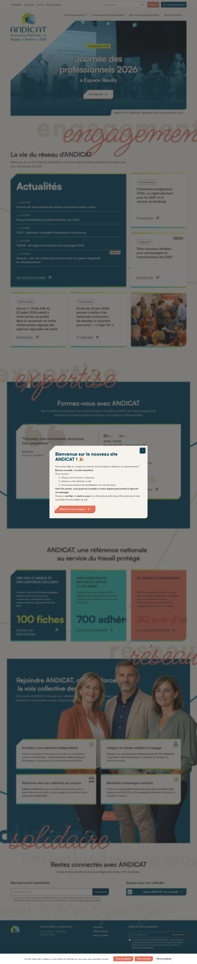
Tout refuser (144, 958)
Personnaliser (164, 958)
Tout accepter (123, 958)
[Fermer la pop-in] (142, 450)
